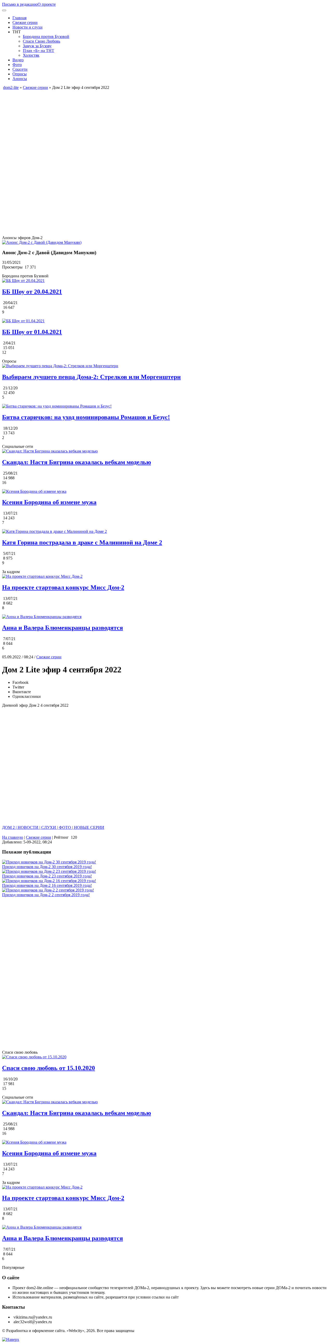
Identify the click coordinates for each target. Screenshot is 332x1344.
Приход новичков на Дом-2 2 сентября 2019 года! (46, 895)
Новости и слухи (27, 27)
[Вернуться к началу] (10, 1339)
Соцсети (19, 69)
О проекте (47, 4)
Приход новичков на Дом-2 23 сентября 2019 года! (47, 876)
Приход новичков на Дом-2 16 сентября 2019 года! (47, 885)
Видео (18, 60)
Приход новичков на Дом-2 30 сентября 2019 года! (47, 866)
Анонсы (19, 78)
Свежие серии (25, 22)
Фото (17, 64)
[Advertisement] (157, 126)
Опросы (19, 74)
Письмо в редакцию (20, 4)
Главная (19, 18)
